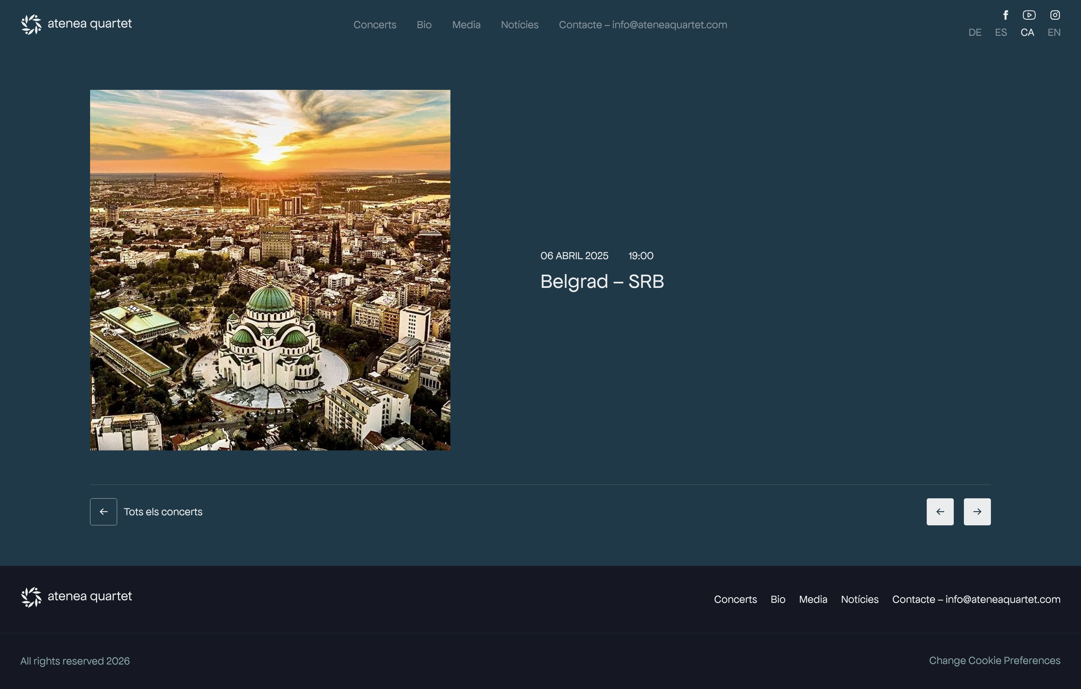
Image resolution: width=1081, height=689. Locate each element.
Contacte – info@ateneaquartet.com (643, 24)
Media (466, 24)
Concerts (375, 24)
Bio (424, 24)
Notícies (520, 24)
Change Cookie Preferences (995, 660)
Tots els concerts (163, 511)
